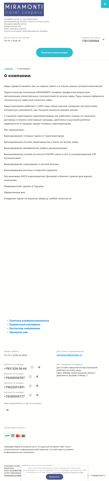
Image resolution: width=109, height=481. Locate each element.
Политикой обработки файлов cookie (67, 472)
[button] (54, 52)
